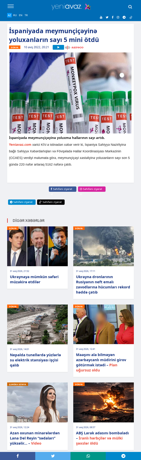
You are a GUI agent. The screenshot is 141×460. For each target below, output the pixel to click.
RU (15, 15)
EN (20, 15)
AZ (9, 15)
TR (26, 15)
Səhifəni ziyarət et (61, 191)
